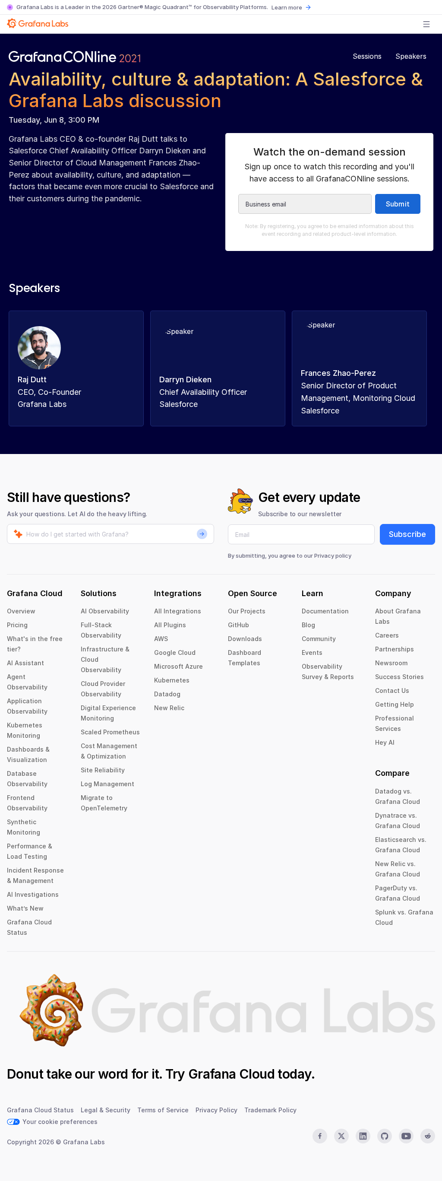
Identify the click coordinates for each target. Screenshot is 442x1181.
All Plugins (170, 625)
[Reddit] (427, 1136)
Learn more (287, 7)
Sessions (367, 56)
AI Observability (105, 611)
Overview (21, 611)
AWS (161, 638)
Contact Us (392, 690)
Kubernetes (171, 680)
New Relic (169, 707)
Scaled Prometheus (110, 732)
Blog (308, 625)
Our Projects (246, 611)
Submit (398, 204)
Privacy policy (332, 555)
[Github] (384, 1136)
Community (319, 638)
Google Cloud (175, 652)
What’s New (25, 908)
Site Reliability (103, 770)
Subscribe (407, 534)
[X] (341, 1136)
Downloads (245, 638)
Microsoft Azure (178, 666)
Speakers (410, 56)
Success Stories (399, 676)
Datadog (167, 694)
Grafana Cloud (231, 1074)
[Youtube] (406, 1136)
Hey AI (385, 742)
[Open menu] (426, 24)
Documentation (325, 611)
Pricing (17, 625)
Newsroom (391, 663)
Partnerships (394, 649)
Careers (387, 635)
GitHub (238, 625)
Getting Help (394, 704)
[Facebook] (320, 1136)
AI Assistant (25, 663)
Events (312, 652)
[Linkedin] (363, 1136)
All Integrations (177, 611)
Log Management (107, 783)
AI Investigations (33, 894)
